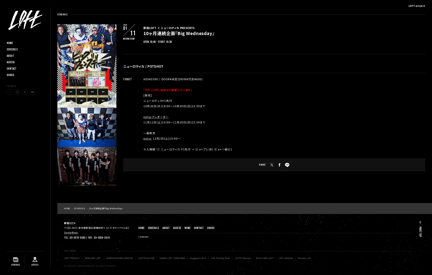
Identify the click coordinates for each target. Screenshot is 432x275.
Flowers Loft (304, 258)
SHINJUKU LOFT (93, 258)
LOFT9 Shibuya (243, 258)
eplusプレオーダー (156, 117)
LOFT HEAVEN (286, 258)
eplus (147, 138)
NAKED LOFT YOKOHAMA (172, 258)
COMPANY (143, 236)
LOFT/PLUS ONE (146, 258)
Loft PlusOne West (220, 258)
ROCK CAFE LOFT (265, 258)
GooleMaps (71, 232)
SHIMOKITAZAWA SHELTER (119, 258)
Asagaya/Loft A (198, 258)
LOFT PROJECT (72, 258)
